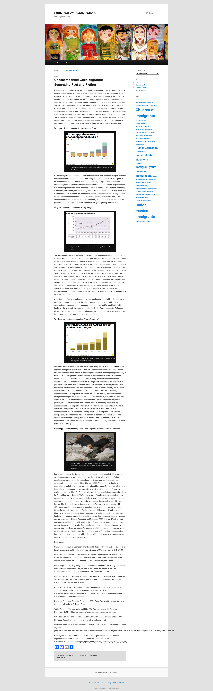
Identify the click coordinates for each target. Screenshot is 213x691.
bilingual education (142, 105)
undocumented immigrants (145, 210)
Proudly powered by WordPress (106, 672)
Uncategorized (92, 655)
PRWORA (139, 191)
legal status (146, 179)
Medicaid (138, 182)
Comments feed (142, 87)
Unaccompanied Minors (143, 200)
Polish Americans (141, 185)
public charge (140, 194)
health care (151, 141)
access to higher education (144, 102)
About (65, 62)
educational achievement (144, 135)
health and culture (141, 141)
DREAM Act (151, 132)
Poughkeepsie (152, 188)
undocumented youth (143, 221)
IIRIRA (140, 163)
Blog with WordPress (115, 682)
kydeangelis (73, 70)
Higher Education (147, 148)
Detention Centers (141, 132)
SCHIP (153, 194)
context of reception (142, 126)
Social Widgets (98, 688)
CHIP (137, 120)
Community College (142, 123)
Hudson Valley (140, 151)
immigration (143, 175)
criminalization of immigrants (145, 129)
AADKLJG (139, 99)
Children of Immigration (75, 13)
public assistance (147, 191)
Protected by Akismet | (98, 682)
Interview (154, 176)
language (139, 179)
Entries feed (140, 85)
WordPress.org (141, 90)
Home (57, 62)
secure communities (142, 197)
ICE (137, 163)
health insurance (141, 144)
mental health (146, 182)
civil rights (142, 120)
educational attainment (143, 138)
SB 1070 (147, 194)
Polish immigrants (141, 188)
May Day (153, 179)
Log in (138, 82)
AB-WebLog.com (114, 688)
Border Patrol (153, 105)
